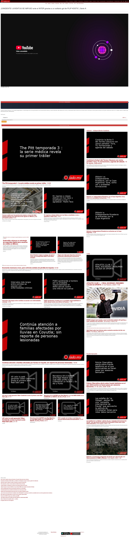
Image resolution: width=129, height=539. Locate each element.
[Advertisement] (32, 230)
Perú (46, 3)
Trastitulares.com (63, 535)
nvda (88, 253)
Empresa (52, 3)
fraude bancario (92, 354)
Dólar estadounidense (80, 3)
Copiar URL (4, 121)
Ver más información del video (64, 125)
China (63, 3)
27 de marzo (71, 3)
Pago (61, 3)
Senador (49, 3)
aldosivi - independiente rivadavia (98, 130)
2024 (75, 3)
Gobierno (66, 3)
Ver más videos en (64, 102)
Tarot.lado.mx (82, 532)
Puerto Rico (57, 3)
